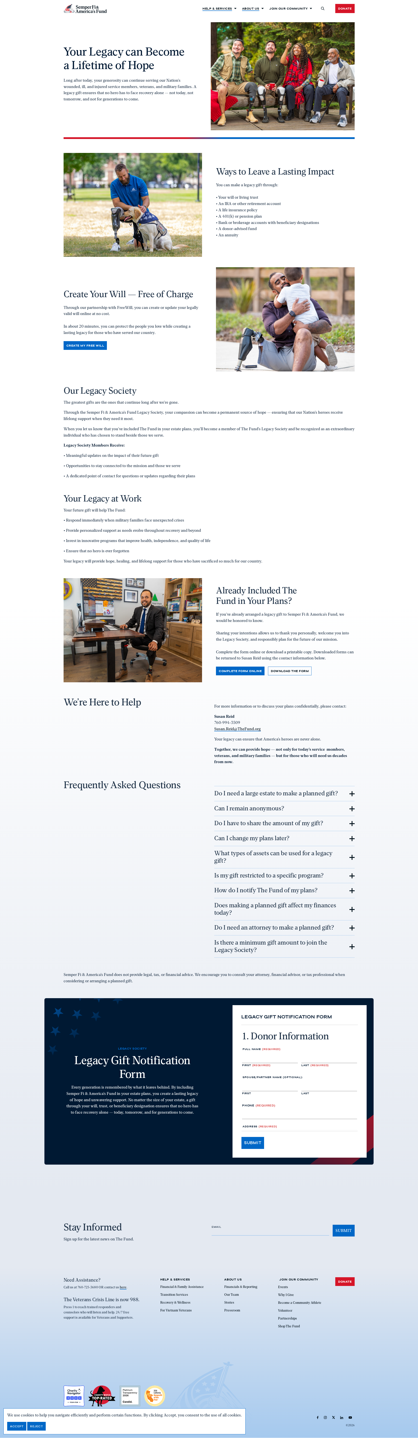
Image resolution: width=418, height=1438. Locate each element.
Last (315, 1065)
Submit (252, 1142)
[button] (322, 8)
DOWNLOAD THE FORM (290, 671)
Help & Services (217, 8)
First (256, 1065)
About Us (250, 8)
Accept (17, 1426)
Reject (36, 1426)
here (123, 1287)
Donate (345, 8)
